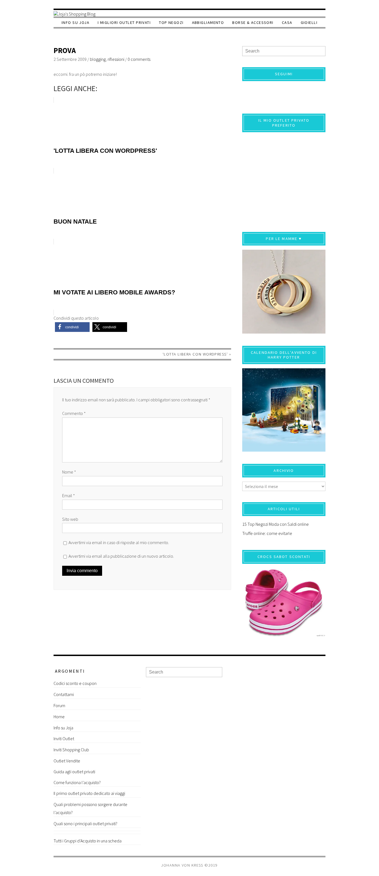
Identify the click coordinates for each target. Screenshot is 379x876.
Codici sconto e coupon (75, 683)
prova (65, 50)
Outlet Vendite (67, 761)
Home (59, 716)
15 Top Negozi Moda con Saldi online (275, 524)
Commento (74, 413)
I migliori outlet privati (124, 22)
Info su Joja (75, 22)
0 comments (139, 59)
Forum (59, 705)
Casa (287, 22)
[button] (72, 327)
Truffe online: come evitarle (267, 533)
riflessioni (116, 59)
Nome (69, 472)
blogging (98, 59)
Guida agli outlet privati (74, 771)
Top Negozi (171, 22)
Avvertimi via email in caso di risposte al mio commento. (119, 542)
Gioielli (309, 22)
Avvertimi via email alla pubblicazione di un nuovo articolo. (121, 556)
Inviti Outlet (64, 738)
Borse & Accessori (252, 22)
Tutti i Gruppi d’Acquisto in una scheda (88, 841)
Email (68, 495)
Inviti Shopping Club (71, 749)
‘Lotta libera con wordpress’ (195, 354)
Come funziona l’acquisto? (77, 782)
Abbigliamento (208, 22)
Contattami (64, 694)
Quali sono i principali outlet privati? (85, 823)
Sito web (70, 519)
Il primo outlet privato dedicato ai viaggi (89, 793)
